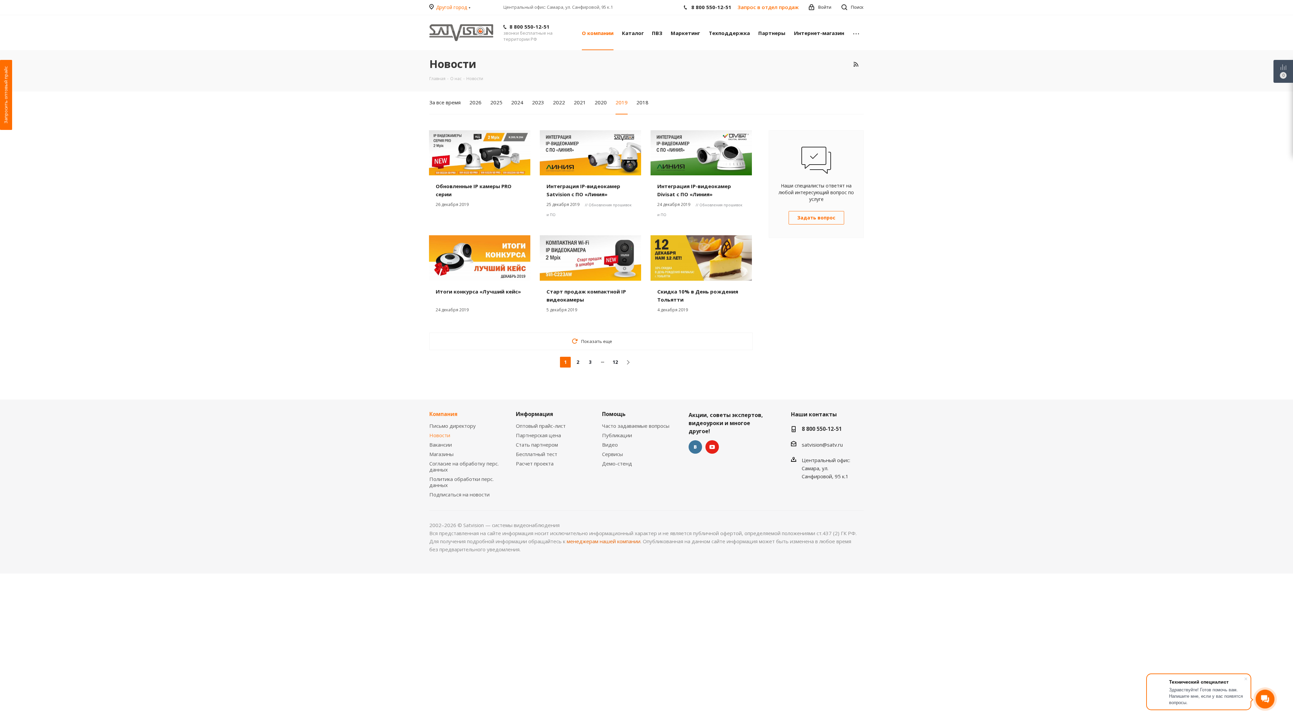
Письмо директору (452, 425)
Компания (443, 414)
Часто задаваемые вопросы (635, 425)
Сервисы (612, 454)
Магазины (441, 454)
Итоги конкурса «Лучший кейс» (478, 291)
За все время (445, 102)
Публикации (617, 435)
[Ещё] (856, 32)
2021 (580, 102)
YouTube (712, 447)
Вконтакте (695, 447)
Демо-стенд (617, 463)
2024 (517, 102)
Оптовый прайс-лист (541, 425)
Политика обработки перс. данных (461, 482)
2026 (475, 102)
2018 (642, 102)
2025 (496, 102)
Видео (610, 444)
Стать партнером (537, 444)
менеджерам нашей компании (603, 541)
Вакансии (440, 444)
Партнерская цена (538, 435)
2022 (559, 102)
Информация (534, 414)
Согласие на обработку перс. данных (464, 466)
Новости (439, 435)
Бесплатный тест (536, 454)
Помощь (614, 414)
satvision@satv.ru (822, 444)
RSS (856, 64)
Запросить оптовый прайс (6, 95)
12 (615, 362)
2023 (538, 102)
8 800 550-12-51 (529, 27)
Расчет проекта (535, 463)
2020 (601, 102)
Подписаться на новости (459, 494)
